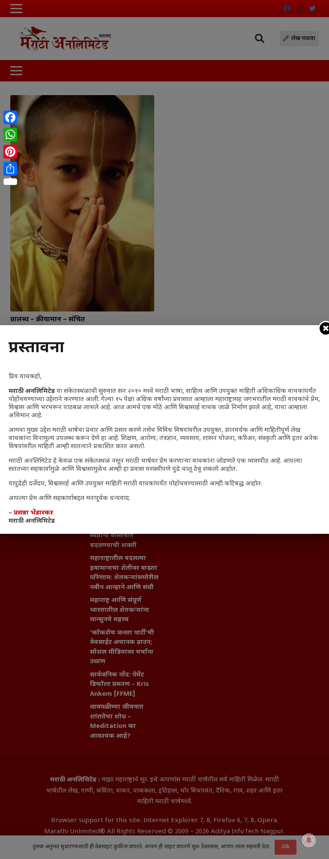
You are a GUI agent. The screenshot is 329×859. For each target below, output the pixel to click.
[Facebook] (10, 117)
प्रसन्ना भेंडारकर (33, 513)
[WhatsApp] (10, 134)
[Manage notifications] (309, 840)
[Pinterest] (10, 151)
